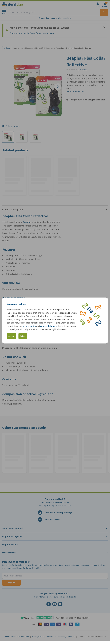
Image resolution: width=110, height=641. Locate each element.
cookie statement (49, 326)
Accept (11, 336)
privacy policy (29, 326)
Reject (23, 336)
